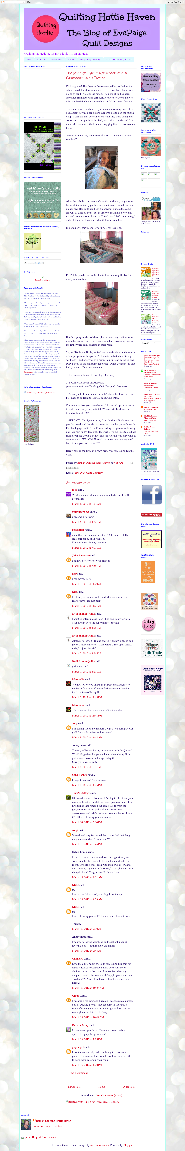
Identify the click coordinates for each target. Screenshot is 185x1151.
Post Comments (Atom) (109, 1095)
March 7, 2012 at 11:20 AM (87, 584)
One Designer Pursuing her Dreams (152, 395)
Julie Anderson (81, 555)
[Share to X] (72, 468)
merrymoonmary (99, 1145)
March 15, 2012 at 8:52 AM (87, 877)
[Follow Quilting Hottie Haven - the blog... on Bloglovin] (34, 264)
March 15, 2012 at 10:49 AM (88, 1017)
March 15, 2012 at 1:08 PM (87, 1039)
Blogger (127, 1145)
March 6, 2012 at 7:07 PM (86, 547)
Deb (74, 574)
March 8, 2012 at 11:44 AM (87, 737)
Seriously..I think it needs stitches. (150, 384)
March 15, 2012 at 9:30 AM (87, 929)
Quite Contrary (94, 472)
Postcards (38, 280)
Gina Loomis (79, 775)
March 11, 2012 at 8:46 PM (87, 844)
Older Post (128, 1086)
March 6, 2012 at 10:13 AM (87, 504)
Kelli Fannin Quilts (83, 614)
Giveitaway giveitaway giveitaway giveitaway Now (156, 272)
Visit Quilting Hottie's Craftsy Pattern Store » (41, 393)
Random (155, 541)
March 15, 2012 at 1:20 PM (87, 1065)
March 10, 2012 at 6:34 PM (87, 822)
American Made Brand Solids (151, 432)
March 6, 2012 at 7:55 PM (86, 566)
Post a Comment (78, 1073)
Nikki (75, 885)
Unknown (77, 958)
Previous (147, 541)
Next (158, 540)
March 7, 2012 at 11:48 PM (87, 697)
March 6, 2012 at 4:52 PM (86, 522)
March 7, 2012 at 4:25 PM (86, 627)
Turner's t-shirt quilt (150, 420)
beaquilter (78, 530)
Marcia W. (78, 679)
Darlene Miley (80, 1025)
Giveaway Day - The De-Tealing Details (155, 294)
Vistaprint (47, 280)
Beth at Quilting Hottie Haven (53, 1121)
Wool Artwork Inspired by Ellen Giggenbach (152, 399)
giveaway (80, 472)
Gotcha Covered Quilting (149, 428)
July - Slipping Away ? (151, 409)
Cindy (75, 996)
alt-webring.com (151, 545)
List (153, 540)
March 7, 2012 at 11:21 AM (87, 606)
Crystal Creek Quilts (151, 407)
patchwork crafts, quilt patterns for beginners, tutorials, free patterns (152, 357)
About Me (41, 60)
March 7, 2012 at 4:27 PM (86, 671)
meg (74, 490)
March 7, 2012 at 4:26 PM (86, 653)
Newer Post (74, 1086)
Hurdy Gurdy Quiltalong (90, 60)
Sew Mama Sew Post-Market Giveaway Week (156, 319)
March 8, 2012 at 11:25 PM (87, 785)
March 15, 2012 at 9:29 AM (87, 899)
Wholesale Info (56, 60)
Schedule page (28, 372)
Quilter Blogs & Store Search (40, 1137)
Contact (71, 60)
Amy (75, 723)
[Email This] (67, 468)
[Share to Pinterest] (77, 468)
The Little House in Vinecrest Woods (150, 417)
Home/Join (146, 540)
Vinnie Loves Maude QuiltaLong (119, 60)
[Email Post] (131, 462)
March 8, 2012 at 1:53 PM (86, 767)
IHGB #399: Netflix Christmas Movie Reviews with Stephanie (152, 375)
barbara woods (80, 512)
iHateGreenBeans (150, 370)
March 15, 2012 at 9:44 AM (87, 950)
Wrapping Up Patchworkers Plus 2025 (151, 363)
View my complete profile (47, 1126)
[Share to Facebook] (75, 468)
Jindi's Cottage (81, 793)
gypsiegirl (78, 1047)
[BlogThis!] (70, 468)
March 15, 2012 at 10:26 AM (88, 988)
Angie (75, 830)
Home (29, 60)
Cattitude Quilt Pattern (151, 388)
